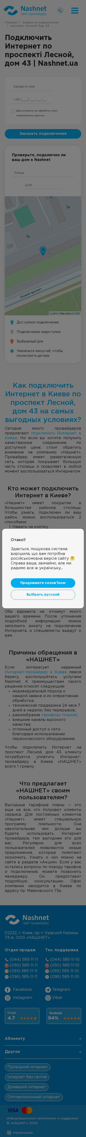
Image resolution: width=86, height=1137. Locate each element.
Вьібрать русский (43, 594)
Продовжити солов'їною (43, 582)
